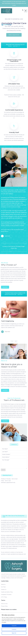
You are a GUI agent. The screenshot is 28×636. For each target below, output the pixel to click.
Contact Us (3, 589)
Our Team (3, 587)
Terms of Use (4, 603)
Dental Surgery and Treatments (14, 60)
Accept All (14, 625)
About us (3, 584)
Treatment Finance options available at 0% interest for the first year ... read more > (15, 293)
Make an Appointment (14, 34)
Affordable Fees (14, 84)
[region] (14, 624)
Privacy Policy (4, 606)
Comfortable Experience (14, 110)
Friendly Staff (14, 132)
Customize (14, 629)
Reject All (14, 633)
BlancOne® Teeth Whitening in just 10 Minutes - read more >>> (15, 45)
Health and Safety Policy (7, 592)
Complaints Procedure (6, 594)
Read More (5, 287)
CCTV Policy (4, 597)
